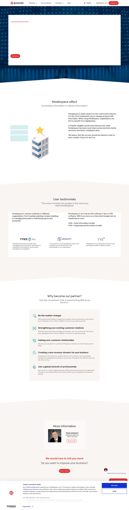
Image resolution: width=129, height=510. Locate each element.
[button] (34, 3)
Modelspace (101, 3)
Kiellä (114, 491)
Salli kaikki (114, 485)
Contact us (113, 3)
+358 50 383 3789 (72, 436)
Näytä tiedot (26, 506)
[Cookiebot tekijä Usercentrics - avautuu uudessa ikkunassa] (11, 506)
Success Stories (46, 3)
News (69, 3)
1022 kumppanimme (33, 487)
